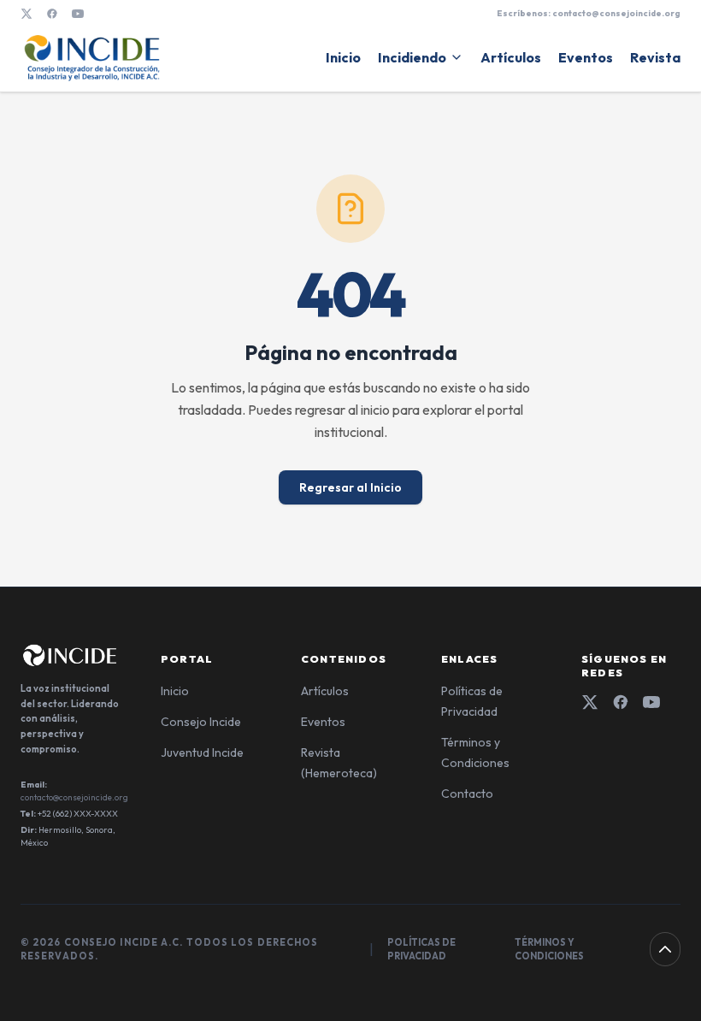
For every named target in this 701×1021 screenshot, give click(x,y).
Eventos (585, 57)
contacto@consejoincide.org (74, 797)
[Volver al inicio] (665, 949)
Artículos (510, 57)
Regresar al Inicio (350, 487)
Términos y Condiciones (549, 949)
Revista (655, 57)
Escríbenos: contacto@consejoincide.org (588, 13)
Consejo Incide (201, 721)
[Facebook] (52, 14)
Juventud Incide (202, 752)
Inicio (343, 57)
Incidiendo (412, 57)
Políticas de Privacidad (421, 949)
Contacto (467, 793)
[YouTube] (78, 14)
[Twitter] (589, 702)
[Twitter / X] (26, 14)
